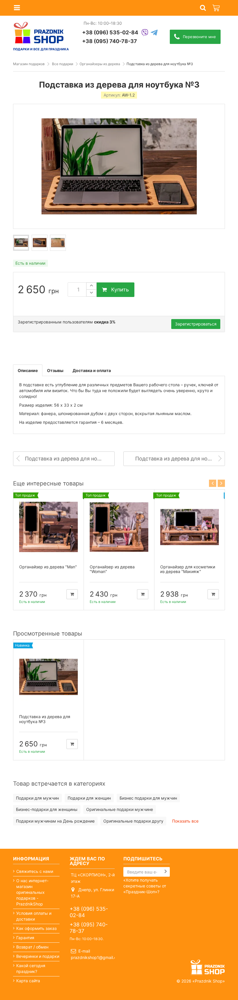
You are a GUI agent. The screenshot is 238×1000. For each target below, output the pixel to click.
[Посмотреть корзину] (216, 4)
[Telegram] (154, 33)
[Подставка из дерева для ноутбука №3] (48, 677)
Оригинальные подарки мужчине (119, 809)
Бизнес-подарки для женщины (46, 809)
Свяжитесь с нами (34, 871)
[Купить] (72, 594)
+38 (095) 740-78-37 (109, 41)
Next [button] (221, 483)
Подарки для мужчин (37, 798)
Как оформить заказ (36, 928)
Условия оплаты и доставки (33, 916)
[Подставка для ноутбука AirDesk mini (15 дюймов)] (21, 242)
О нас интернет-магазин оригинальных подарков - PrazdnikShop (32, 892)
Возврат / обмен (32, 946)
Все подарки (62, 64)
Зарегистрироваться (196, 323)
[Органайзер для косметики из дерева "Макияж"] (189, 527)
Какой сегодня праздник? (30, 968)
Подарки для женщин (89, 798)
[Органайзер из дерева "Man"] (48, 527)
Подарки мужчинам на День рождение (55, 820)
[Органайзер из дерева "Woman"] (119, 527)
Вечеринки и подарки (37, 956)
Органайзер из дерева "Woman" (112, 569)
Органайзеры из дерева (100, 64)
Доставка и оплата (92, 370)
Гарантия (25, 937)
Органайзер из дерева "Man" (48, 566)
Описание (28, 370)
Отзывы (55, 370)
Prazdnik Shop (209, 980)
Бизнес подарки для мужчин (148, 798)
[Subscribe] (166, 871)
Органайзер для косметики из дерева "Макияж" (187, 569)
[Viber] (145, 33)
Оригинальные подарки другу (133, 820)
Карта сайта (28, 980)
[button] (203, 8)
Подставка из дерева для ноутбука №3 (44, 719)
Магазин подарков (29, 64)
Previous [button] (212, 483)
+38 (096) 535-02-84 (110, 32)
